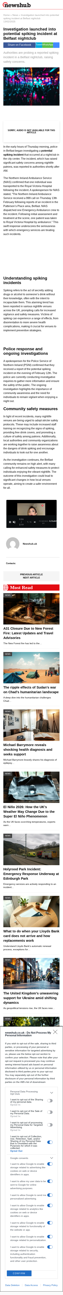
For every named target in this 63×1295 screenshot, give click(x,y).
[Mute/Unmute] (14, 522)
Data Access (31, 1285)
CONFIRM (19, 1273)
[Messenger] (56, 45)
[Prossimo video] (34, 522)
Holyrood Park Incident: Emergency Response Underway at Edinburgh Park (31, 873)
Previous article (31, 574)
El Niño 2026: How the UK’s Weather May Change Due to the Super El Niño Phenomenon (29, 811)
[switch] (50, 1100)
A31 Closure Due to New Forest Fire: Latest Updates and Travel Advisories (28, 633)
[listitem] (31, 1092)
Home (6, 15)
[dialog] (31, 1158)
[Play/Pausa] (10, 522)
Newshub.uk (30, 543)
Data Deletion (12, 1285)
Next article (31, 577)
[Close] (56, 1033)
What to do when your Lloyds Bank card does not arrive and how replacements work (31, 935)
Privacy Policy (50, 1285)
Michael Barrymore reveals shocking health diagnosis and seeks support (27, 749)
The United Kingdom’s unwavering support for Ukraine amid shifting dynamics (30, 997)
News (15, 15)
